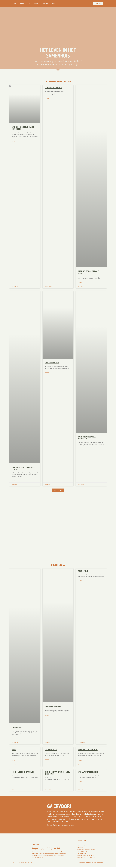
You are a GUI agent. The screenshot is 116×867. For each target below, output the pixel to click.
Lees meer (13, 141)
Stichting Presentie (46, 850)
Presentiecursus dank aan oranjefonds (87, 438)
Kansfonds (35, 848)
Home (14, 3)
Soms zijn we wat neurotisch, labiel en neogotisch (57, 773)
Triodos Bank (41, 853)
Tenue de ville (83, 571)
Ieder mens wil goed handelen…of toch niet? (23, 468)
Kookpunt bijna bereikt (53, 706)
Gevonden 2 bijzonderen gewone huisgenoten (23, 128)
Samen (22, 3)
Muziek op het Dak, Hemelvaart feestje (88, 272)
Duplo (14, 750)
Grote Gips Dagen (51, 750)
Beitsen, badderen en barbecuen (23, 772)
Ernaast (36, 3)
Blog (53, 3)
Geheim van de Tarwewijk (53, 88)
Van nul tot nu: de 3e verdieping (89, 772)
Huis (29, 3)
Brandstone (100, 862)
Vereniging (45, 3)
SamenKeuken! (17, 727)
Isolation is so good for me (88, 750)
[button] (58, 490)
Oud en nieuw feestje (52, 363)
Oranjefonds (57, 848)
